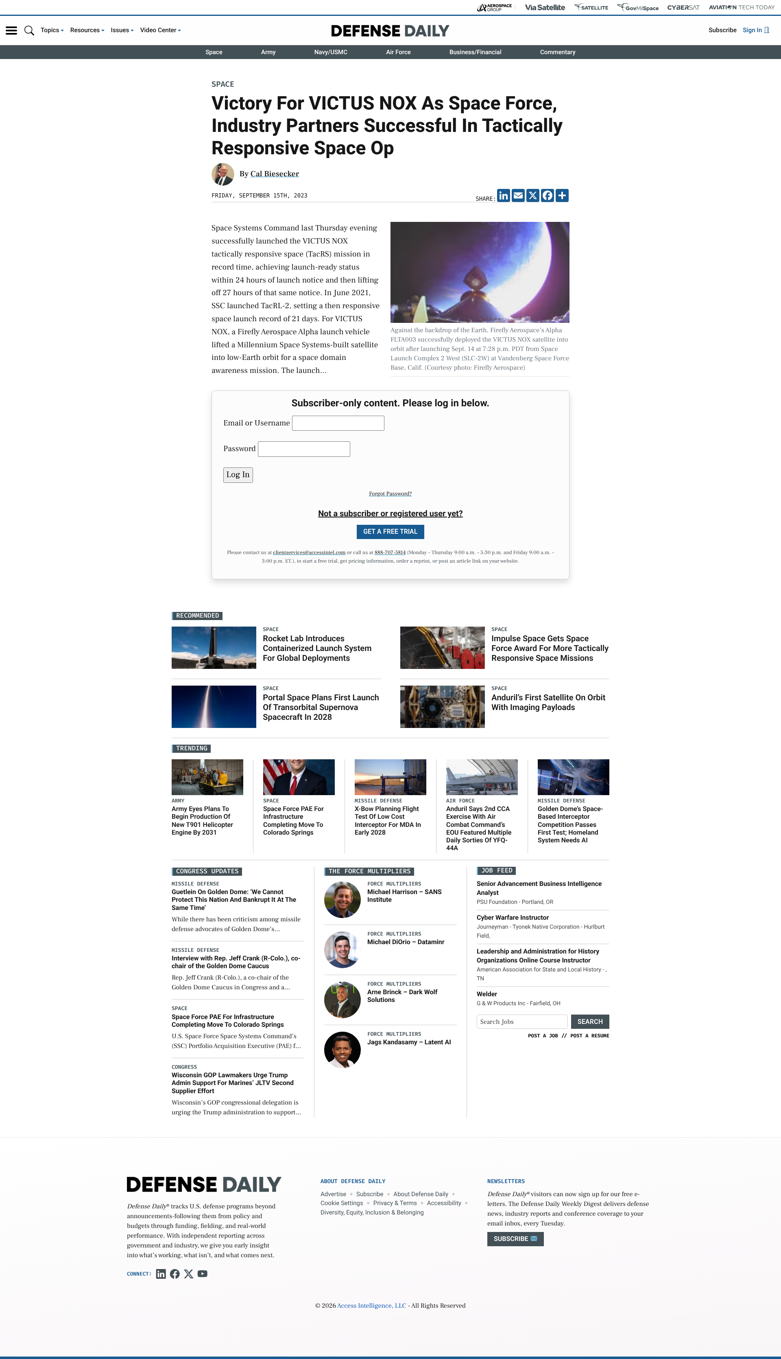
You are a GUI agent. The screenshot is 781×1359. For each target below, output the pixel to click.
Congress (184, 1067)
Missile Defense (378, 801)
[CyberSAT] (684, 7)
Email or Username (256, 423)
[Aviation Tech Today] (742, 7)
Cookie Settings (342, 1203)
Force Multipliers (394, 884)
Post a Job (543, 1035)
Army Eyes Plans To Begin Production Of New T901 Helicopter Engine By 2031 (202, 820)
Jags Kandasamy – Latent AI (409, 1042)
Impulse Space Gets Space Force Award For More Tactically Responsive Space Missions (550, 648)
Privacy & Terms (395, 1203)
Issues (120, 30)
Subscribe (723, 30)
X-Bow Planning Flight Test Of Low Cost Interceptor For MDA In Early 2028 (388, 820)
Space (214, 52)
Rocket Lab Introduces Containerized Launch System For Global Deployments (317, 648)
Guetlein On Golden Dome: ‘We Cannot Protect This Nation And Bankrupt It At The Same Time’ (234, 899)
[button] (11, 30)
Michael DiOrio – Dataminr (406, 942)
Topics (50, 30)
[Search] (29, 30)
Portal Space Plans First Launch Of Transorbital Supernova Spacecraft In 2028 (321, 707)
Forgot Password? (390, 494)
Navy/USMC (330, 52)
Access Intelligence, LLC (371, 1306)
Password (239, 448)
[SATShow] (591, 7)
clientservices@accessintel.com (309, 553)
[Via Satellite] (545, 7)
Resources (85, 30)
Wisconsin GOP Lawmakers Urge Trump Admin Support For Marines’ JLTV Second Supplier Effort (233, 1082)
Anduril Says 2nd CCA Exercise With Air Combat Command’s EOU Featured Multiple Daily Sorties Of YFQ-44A (478, 828)
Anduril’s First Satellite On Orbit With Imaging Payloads (548, 702)
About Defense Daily (420, 1194)
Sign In (753, 30)
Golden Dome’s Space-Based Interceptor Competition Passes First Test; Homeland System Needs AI (570, 824)
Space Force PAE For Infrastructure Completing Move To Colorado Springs (293, 820)
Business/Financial (475, 52)
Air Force (398, 52)
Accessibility (444, 1203)
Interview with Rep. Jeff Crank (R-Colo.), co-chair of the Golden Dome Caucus (236, 962)
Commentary (558, 52)
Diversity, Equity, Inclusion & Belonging (372, 1212)
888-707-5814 (390, 553)
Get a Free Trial (390, 531)
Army (268, 52)
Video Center (158, 30)
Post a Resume (589, 1035)
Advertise (333, 1194)
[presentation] (342, 900)
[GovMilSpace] (638, 7)
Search (590, 1022)
